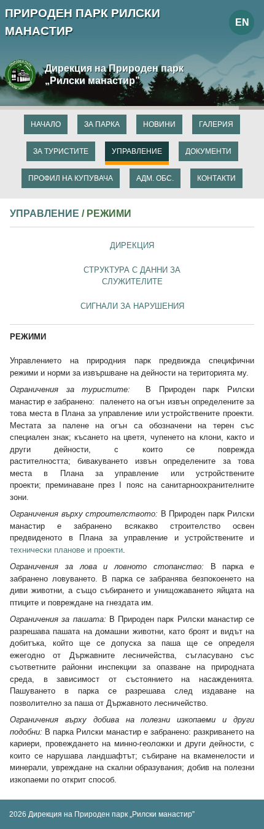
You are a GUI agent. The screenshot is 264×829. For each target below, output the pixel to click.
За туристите (60, 151)
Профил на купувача (70, 178)
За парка (102, 124)
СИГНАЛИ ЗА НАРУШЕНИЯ (132, 306)
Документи (208, 151)
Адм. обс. (155, 178)
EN (242, 22)
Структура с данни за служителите (132, 276)
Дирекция (132, 245)
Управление (137, 151)
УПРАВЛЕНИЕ (44, 213)
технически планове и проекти (66, 550)
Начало (46, 124)
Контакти (216, 178)
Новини (159, 124)
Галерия (216, 124)
